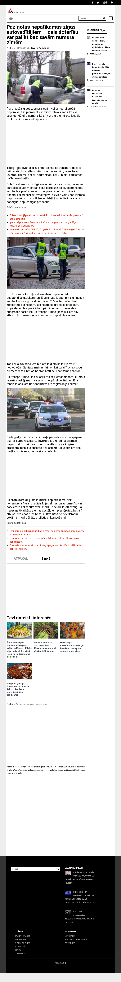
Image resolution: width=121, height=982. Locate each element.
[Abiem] (11, 18)
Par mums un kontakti (76, 939)
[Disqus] (46, 818)
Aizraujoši (20, 704)
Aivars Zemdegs (40, 48)
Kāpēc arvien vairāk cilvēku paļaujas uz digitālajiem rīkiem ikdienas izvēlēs (101, 44)
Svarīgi (44, 704)
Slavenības (20, 954)
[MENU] (110, 18)
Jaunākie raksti (33, 704)
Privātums (70, 943)
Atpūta (18, 950)
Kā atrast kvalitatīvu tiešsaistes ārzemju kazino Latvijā (99, 96)
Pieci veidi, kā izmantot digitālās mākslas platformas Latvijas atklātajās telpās (101, 70)
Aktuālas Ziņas (22, 943)
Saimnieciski (21, 939)
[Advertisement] (46, 144)
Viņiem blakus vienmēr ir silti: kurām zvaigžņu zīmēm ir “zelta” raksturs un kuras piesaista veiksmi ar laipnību (26, 770)
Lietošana (70, 936)
